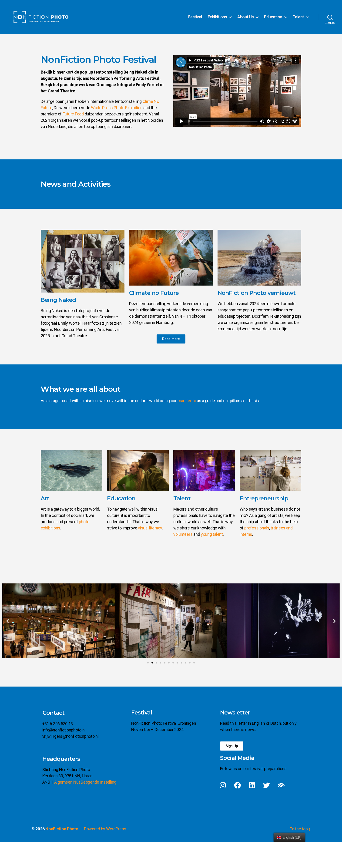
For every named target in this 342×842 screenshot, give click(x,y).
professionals (256, 527)
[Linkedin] (252, 785)
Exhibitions (217, 16)
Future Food (73, 113)
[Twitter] (266, 785)
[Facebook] (237, 785)
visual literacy (150, 527)
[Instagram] (222, 785)
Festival (195, 16)
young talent (212, 534)
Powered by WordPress (105, 828)
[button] (171, 339)
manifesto (187, 400)
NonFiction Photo (61, 828)
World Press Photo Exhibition (116, 107)
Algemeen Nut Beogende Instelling (85, 782)
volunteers (182, 534)
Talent (298, 16)
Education (273, 16)
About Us (245, 16)
